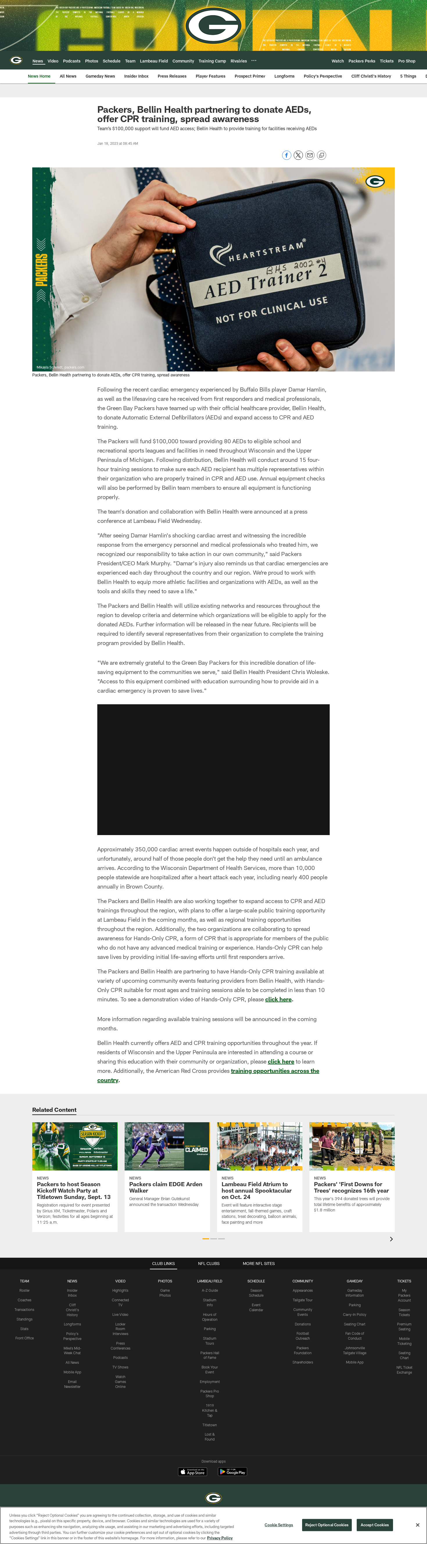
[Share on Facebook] (286, 158)
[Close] (417, 1525)
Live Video (120, 1314)
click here (278, 999)
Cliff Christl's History (72, 1310)
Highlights (120, 1290)
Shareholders (303, 1362)
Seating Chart (354, 1324)
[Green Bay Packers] (213, 1499)
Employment (210, 1381)
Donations (303, 1324)
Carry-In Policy (354, 1314)
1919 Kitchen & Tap (210, 1410)
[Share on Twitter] (298, 158)
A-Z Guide (210, 1290)
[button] (213, 770)
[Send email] (310, 158)
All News (72, 1362)
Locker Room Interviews (120, 1329)
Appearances (303, 1290)
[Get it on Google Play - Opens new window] (232, 1475)
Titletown (209, 1425)
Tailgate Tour (303, 1300)
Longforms (72, 1324)
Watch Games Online (120, 1381)
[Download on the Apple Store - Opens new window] (192, 1472)
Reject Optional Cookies (327, 1524)
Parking (210, 1329)
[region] (213, 1525)
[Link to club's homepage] (16, 60)
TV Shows (120, 1367)
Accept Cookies (375, 1524)
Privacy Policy (220, 1538)
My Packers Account (404, 1295)
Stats (24, 1329)
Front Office (24, 1338)
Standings (25, 1319)
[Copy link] (321, 155)
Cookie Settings (279, 1524)
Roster (24, 1290)
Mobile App (72, 1372)
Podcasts (120, 1357)
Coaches (24, 1300)
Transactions (24, 1309)
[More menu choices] (254, 60)
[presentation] (392, 1240)
